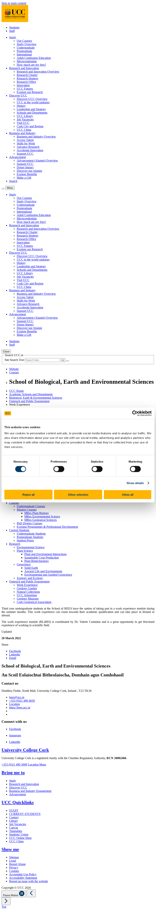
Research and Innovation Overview (38, 71)
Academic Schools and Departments (31, 394)
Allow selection (78, 494)
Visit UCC (23, 122)
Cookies (14, 871)
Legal (12, 860)
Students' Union (18, 834)
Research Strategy (27, 78)
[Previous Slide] (31, 893)
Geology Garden (27, 588)
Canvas (13, 827)
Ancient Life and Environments (43, 571)
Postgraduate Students (30, 537)
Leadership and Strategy (31, 109)
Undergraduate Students (31, 533)
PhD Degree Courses (29, 523)
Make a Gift (24, 177)
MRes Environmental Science (42, 516)
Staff (12, 30)
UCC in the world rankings (33, 102)
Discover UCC (18, 787)
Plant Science (25, 550)
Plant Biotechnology (36, 561)
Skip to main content (14, 3)
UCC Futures (25, 88)
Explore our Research (30, 92)
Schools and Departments (32, 112)
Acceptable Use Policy (23, 874)
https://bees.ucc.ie (19, 707)
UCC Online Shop (20, 837)
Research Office (26, 81)
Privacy (13, 867)
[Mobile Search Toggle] (3, 188)
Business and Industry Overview (36, 136)
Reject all (28, 494)
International (24, 54)
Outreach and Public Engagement (29, 401)
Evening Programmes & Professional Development (47, 526)
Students (14, 27)
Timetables (15, 831)
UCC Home (16, 390)
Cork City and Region (30, 126)
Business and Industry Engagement (30, 791)
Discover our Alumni (29, 170)
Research (14, 543)
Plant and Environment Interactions (45, 554)
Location (14, 704)
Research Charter (27, 75)
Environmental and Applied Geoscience (48, 574)
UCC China (24, 129)
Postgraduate (24, 51)
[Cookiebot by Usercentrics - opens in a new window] (135, 413)
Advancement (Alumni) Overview (37, 160)
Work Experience (27, 585)
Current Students (19, 530)
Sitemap (14, 857)
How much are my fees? (31, 64)
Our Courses (24, 40)
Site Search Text (15, 359)
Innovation (23, 85)
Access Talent (25, 140)
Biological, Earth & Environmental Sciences (35, 397)
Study (12, 780)
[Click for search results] (67, 360)
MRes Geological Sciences (40, 520)
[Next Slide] (6, 901)
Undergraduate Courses (31, 506)
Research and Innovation (24, 784)
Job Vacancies (25, 119)
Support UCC (25, 153)
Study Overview (27, 44)
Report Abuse (17, 864)
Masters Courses (27, 509)
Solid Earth (31, 567)
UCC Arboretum (27, 595)
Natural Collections (28, 591)
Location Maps (37, 764)
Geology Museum (27, 598)
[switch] (58, 469)
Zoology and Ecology (30, 578)
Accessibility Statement (23, 877)
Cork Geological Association (34, 602)
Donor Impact (25, 167)
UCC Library (25, 116)
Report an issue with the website (28, 881)
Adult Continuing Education (34, 57)
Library (13, 820)
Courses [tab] (14, 372)
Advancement (17, 794)
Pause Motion (11, 895)
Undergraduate (26, 47)
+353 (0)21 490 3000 (14, 764)
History (21, 105)
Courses (14, 502)
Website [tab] (14, 369)
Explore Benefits (27, 174)
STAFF (13, 810)
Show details (135, 483)
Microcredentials (27, 61)
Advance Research (28, 146)
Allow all (127, 494)
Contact (13, 817)
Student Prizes (25, 540)
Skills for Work (26, 143)
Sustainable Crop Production (41, 557)
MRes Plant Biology (36, 513)
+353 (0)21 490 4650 (22, 700)
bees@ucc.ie (16, 697)
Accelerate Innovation (30, 150)
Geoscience (24, 564)
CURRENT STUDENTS (25, 814)
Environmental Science (31, 547)
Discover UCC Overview (32, 99)
